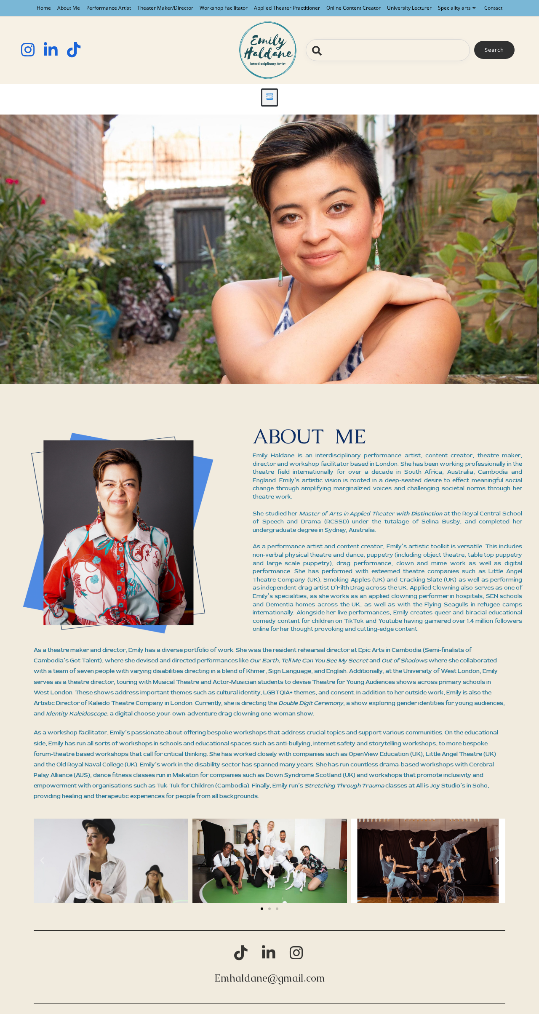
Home (44, 7)
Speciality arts (454, 7)
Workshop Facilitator (224, 7)
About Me (68, 7)
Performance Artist (108, 7)
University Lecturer (409, 7)
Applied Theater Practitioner (287, 7)
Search (494, 49)
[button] (269, 97)
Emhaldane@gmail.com (269, 978)
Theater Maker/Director (165, 7)
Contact (493, 7)
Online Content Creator (353, 7)
